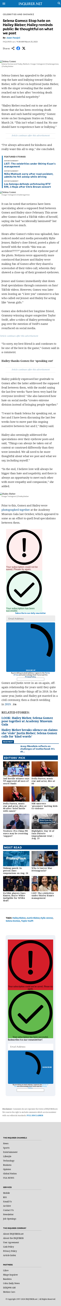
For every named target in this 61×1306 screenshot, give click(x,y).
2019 (8, 704)
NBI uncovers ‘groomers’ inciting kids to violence (45, 806)
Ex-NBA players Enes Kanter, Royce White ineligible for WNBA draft (14, 897)
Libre (5, 1270)
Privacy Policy (30, 677)
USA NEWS (8, 1177)
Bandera (7, 1279)
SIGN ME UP (30, 670)
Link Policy (8, 1246)
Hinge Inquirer (10, 1274)
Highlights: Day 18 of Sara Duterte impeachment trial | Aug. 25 (43, 834)
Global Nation (10, 1173)
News (5, 1143)
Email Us (7, 1201)
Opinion (7, 1169)
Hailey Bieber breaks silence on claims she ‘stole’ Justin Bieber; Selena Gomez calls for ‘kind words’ (29, 733)
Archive (7, 1205)
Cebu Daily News (11, 1283)
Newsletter (8, 1214)
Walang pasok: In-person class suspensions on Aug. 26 (15, 871)
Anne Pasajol (13, 37)
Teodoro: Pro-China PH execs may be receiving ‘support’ (15, 833)
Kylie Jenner (47, 917)
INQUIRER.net (9, 41)
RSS (5, 1197)
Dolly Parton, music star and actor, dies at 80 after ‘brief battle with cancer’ (15, 807)
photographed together (15, 509)
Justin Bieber (33, 917)
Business (7, 1165)
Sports (6, 1147)
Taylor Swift (27, 920)
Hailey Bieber (19, 917)
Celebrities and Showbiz (18, 14)
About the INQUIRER (13, 1238)
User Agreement (11, 1242)
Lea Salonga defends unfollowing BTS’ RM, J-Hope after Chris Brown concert (27, 185)
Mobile (6, 1193)
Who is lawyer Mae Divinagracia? (42, 869)
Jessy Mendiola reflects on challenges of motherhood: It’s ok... (37, 748)
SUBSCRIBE (47, 1067)
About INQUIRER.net (13, 1233)
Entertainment (10, 1152)
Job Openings (9, 1218)
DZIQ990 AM (9, 1287)
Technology (8, 1160)
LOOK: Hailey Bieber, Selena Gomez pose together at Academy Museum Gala (27, 721)
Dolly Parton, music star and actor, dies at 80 (43, 781)
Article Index (9, 1255)
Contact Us (8, 1210)
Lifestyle (7, 1156)
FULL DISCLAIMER (35, 1115)
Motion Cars (9, 1291)
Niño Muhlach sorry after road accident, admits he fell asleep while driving (28, 175)
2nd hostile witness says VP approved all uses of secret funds (16, 781)
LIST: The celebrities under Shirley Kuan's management (30, 165)
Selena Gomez (13, 920)
